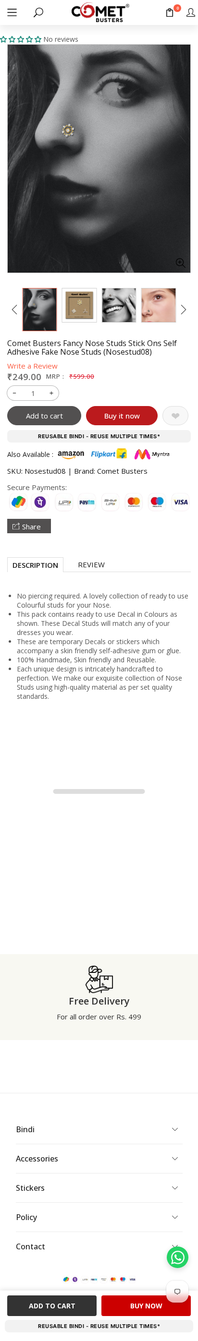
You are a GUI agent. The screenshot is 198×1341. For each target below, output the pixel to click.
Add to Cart (52, 1305)
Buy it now (122, 415)
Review (91, 564)
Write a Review (32, 366)
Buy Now (146, 1305)
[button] (12, 12)
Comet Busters (122, 471)
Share (31, 526)
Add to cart (44, 415)
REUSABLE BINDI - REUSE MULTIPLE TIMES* (99, 436)
